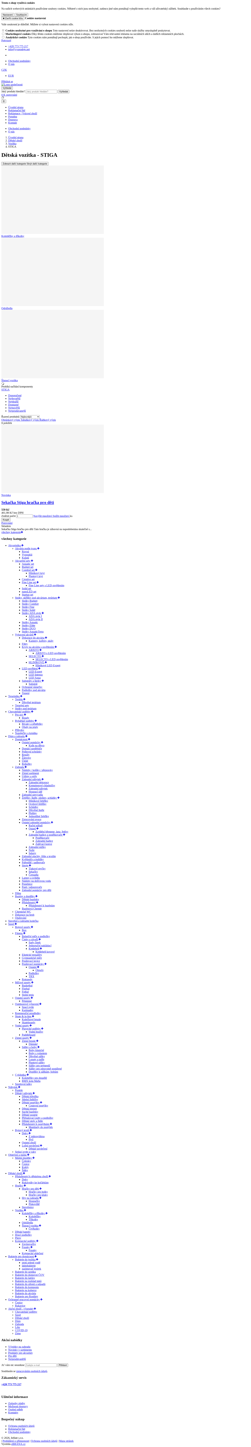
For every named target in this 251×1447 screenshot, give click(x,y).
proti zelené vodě (31, 1262)
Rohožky (27, 763)
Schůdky (33, 807)
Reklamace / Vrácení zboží (22, 113)
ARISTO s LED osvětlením (51, 653)
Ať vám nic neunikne (13, 1365)
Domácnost (21, 739)
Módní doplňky (23, 1157)
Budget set (27, 566)
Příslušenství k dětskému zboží (32, 1176)
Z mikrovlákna (37, 1136)
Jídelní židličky (30, 1099)
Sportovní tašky (23, 1084)
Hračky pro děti (30, 1188)
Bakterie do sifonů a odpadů (30, 1284)
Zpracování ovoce (31, 819)
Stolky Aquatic (30, 622)
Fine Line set (29, 582)
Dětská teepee (29, 1108)
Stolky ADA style (32, 613)
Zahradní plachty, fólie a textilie (39, 856)
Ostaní (32, 828)
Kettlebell (34, 948)
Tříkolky (33, 1219)
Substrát (33, 683)
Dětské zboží (15, 1173)
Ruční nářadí (36, 825)
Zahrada (20, 767)
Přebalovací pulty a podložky (37, 1117)
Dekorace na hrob (24, 914)
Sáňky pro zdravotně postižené (45, 1068)
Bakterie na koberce (26, 1290)
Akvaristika (14, 545)
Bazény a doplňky (25, 896)
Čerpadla (33, 874)
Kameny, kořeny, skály (41, 640)
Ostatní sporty (23, 997)
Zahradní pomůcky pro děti (36, 890)
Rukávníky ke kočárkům (35, 1182)
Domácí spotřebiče (32, 748)
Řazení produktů (10, 416)
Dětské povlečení (38, 1148)
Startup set (27, 594)
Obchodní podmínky (19, 61)
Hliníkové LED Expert (48, 665)
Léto (17, 1327)
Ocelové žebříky (37, 804)
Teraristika (14, 696)
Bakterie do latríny (25, 1278)
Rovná (25, 551)
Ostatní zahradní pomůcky (36, 822)
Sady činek (35, 942)
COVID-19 (21, 1330)
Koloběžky (35, 1216)
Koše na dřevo (36, 745)
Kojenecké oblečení (32, 1253)
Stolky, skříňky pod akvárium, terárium (36, 597)
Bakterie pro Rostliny (26, 1296)
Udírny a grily (29, 776)
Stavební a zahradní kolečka (23, 920)
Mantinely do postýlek (41, 1127)
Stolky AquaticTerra (33, 631)
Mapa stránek (66, 1440)
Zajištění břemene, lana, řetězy (52, 831)
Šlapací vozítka (30, 1225)
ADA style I (35, 616)
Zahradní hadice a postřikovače (46, 834)
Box (24, 930)
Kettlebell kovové (45, 951)
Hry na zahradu (30, 1197)
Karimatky (27, 1010)
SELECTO (35, 656)
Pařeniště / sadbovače (33, 862)
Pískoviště (34, 1204)
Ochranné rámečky (32, 687)
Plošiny (33, 813)
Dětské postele (30, 1114)
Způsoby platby (16, 1403)
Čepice (25, 1164)
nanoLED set (29, 591)
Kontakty (13, 1412)
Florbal (26, 988)
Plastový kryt (36, 576)
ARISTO (34, 650)
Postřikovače (42, 837)
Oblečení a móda (17, 1154)
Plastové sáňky (37, 1062)
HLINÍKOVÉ (37, 662)
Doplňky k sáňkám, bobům (43, 1071)
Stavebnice (28, 1207)
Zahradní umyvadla (32, 794)
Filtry (25, 643)
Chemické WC (23, 911)
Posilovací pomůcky (33, 964)
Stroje (25, 865)
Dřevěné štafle (36, 810)
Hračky (19, 1185)
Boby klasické (36, 1050)
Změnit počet (8, 516)
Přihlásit (63, 1365)
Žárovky (26, 757)
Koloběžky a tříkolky (33, 1213)
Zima (18, 1333)
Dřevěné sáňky (37, 1056)
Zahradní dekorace (39, 782)
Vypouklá (27, 554)
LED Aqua (35, 677)
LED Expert (35, 671)
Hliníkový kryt (37, 573)
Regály (26, 754)
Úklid (25, 760)
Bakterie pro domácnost (21, 1256)
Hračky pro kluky (38, 1194)
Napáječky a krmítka (26, 733)
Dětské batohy (23, 1231)
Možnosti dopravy (18, 1406)
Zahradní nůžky (37, 847)
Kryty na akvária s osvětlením (38, 647)
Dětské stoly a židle (32, 1121)
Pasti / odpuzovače (32, 887)
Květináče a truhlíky (33, 859)
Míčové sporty (23, 982)
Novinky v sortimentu (20, 1349)
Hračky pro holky (38, 1191)
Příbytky (19, 730)
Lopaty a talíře (36, 1059)
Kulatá (25, 557)
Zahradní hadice (44, 840)
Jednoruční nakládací (40, 945)
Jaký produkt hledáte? (13, 91)
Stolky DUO (29, 628)
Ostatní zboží (29, 1142)
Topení (25, 693)
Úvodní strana (15, 107)
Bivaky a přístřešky (32, 723)
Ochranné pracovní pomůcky (24, 1299)
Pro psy (19, 714)
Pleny (18, 1237)
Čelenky (26, 1161)
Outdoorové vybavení (27, 1004)
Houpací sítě (35, 791)
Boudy (25, 717)
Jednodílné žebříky (39, 816)
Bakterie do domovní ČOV (29, 1274)
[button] (4, 69)
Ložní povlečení (31, 1145)
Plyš (31, 1139)
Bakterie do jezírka (25, 1259)
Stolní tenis (28, 994)
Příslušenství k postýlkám (36, 1124)
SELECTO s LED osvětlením (52, 659)
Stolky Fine (28, 607)
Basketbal (27, 985)
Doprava (13, 119)
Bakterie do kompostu (27, 1287)
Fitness (19, 933)
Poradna (12, 116)
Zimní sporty (22, 1037)
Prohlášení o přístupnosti (16, 1440)
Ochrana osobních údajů (21, 1425)
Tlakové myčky (37, 868)
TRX (31, 976)
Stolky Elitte (28, 625)
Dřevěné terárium (31, 702)
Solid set (26, 588)
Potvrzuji (6, 40)
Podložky (34, 973)
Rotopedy (27, 979)
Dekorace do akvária (33, 637)
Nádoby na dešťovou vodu (36, 880)
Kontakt (12, 122)
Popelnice (27, 884)
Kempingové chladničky (42, 785)
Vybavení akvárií (24, 634)
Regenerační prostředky (28, 1013)
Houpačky (34, 1201)
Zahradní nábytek (31, 779)
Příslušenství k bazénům (42, 905)
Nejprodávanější (17, 1359)
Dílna (18, 893)
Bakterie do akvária (25, 1293)
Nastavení (8, 15)
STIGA (5, 389)
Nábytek (13, 1087)
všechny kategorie (11, 532)
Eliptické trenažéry (32, 954)
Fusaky (26, 1247)
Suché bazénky (30, 1111)
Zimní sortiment (30, 773)
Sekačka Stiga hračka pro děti (27, 502)
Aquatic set (28, 563)
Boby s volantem (38, 1053)
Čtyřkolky (34, 1228)
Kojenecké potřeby (25, 1241)
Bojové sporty (23, 927)
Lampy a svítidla (31, 877)
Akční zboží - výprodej (21, 1308)
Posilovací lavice (31, 960)
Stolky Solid (28, 610)
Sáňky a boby (29, 1047)
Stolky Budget (29, 600)
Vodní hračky (36, 1031)
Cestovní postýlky (38, 1105)
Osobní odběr (15, 1409)
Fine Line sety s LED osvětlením (46, 585)
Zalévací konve (44, 844)
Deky (25, 1133)
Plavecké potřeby (31, 1028)
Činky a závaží (30, 939)
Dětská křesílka (30, 1096)
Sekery (32, 853)
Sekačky (33, 871)
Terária (19, 699)
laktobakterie (29, 1265)
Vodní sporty (22, 1025)
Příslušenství (29, 902)
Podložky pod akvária (33, 690)
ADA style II (36, 619)
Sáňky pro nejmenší (39, 1065)
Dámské (33, 1044)
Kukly (25, 1167)
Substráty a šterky (32, 680)
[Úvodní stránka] (12, 84)
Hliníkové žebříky (38, 800)
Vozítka (19, 1210)
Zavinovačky (29, 1244)
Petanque (27, 1000)
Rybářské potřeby (25, 720)
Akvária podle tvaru (26, 548)
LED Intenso (36, 674)
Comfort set (28, 570)
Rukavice (20, 1305)
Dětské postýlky (31, 1102)
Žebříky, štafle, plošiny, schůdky (39, 797)
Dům (17, 1321)
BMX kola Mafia (31, 1081)
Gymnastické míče (32, 957)
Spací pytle (28, 1007)
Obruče (40, 970)
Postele (19, 1090)
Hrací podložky (23, 1234)
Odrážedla (27, 1222)
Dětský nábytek (24, 1093)
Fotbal (25, 991)
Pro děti (12, 1355)
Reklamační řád (16, 110)
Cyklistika (21, 1074)
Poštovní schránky (32, 751)
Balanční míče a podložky (36, 936)
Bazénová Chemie (32, 908)
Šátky (25, 1170)
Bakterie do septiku (25, 1271)
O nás (11, 64)
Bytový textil (22, 1130)
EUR (11, 75)
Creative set (28, 579)
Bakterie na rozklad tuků (28, 1281)
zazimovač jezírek (31, 1268)
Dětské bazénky (30, 899)
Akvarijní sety (23, 560)
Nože (31, 850)
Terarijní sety (22, 705)
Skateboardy (28, 1022)
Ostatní (33, 967)
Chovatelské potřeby (19, 711)
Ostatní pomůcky (31, 742)
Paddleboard (28, 1034)
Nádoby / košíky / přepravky (37, 770)
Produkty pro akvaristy (20, 1352)
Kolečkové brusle (31, 1019)
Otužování (20, 917)
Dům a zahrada (16, 736)
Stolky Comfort (30, 603)
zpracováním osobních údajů (31, 1371)
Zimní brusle (29, 1041)
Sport (11, 924)
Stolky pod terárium (25, 708)
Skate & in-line (23, 1016)
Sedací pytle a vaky (25, 1151)
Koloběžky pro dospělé (34, 1077)
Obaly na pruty (30, 727)
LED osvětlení (30, 668)
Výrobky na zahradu (19, 1346)
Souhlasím (21, 15)
